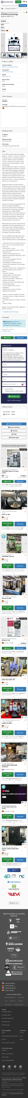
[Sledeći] (25, 45)
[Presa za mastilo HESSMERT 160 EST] (14, 543)
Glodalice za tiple (18, 1004)
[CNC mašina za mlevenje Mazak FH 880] (14, 585)
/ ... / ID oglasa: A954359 (9, 8)
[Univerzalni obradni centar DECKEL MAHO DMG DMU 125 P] (14, 836)
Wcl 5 (6, 1001)
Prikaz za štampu (14, 427)
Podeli (15, 434)
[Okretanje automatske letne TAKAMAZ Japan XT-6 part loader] (14, 458)
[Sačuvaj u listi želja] (24, 13)
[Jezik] (24, 1)
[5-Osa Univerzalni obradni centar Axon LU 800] (14, 500)
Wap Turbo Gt (8, 1004)
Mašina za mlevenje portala (10, 67)
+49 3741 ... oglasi (10, 412)
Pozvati (21, 338)
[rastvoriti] (14, 488)
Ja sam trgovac (9, 389)
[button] (26, 1)
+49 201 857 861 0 (10, 986)
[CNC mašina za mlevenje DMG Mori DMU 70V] (14, 666)
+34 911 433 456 (9, 990)
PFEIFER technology (7, 72)
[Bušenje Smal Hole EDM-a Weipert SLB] (14, 627)
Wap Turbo (21, 997)
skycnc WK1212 (6, 76)
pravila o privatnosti (15, 1093)
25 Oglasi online (6, 331)
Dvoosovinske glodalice (10, 997)
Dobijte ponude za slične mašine (14, 391)
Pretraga (23, 5)
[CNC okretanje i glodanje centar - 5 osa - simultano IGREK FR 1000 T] (14, 708)
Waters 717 (13, 1001)
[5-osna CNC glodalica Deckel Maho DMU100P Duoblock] (14, 752)
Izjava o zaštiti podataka (14, 400)
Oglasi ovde (14, 903)
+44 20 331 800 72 (10, 983)
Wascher (20, 1001)
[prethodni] (2, 45)
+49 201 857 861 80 (10, 988)
